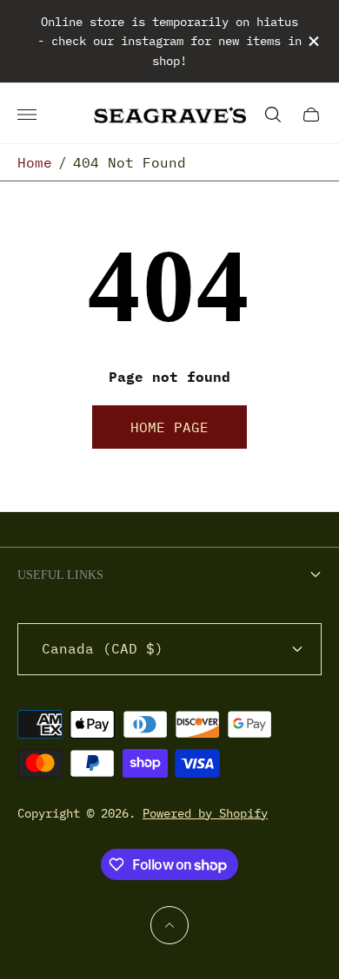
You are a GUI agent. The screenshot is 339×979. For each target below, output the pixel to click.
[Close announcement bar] (312, 41)
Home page (169, 427)
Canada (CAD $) (102, 648)
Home (34, 162)
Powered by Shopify (205, 813)
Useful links (60, 574)
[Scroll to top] (169, 925)
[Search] (273, 114)
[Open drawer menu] (27, 114)
